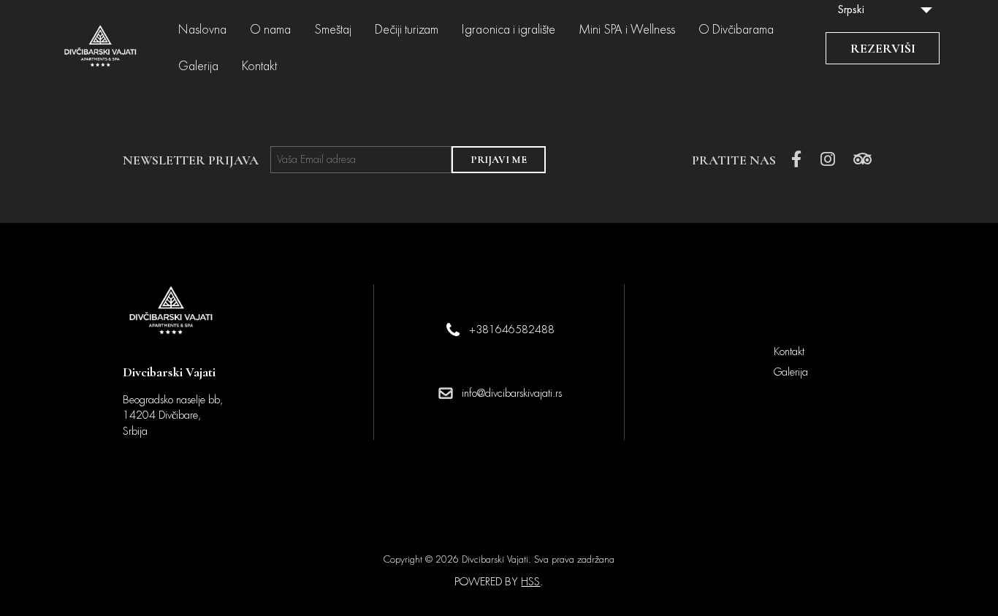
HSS (530, 581)
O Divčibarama (736, 30)
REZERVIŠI (882, 48)
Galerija (198, 66)
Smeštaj (332, 30)
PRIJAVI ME (499, 159)
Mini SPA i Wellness (627, 30)
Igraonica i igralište (508, 30)
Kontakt (259, 66)
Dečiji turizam (406, 30)
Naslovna (202, 30)
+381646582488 (512, 329)
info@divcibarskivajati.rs (512, 393)
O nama (270, 30)
